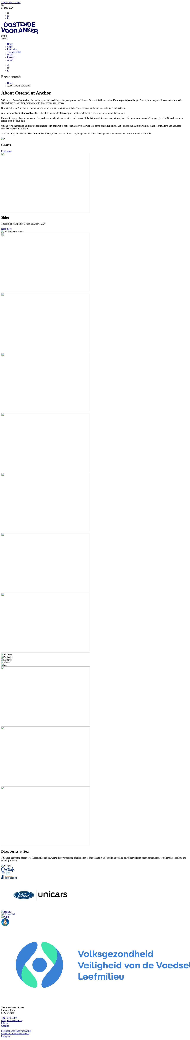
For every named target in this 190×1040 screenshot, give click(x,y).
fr (8, 18)
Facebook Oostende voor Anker (16, 1031)
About (10, 60)
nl (8, 15)
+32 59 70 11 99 (9, 1018)
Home (10, 44)
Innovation (12, 49)
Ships (9, 46)
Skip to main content (10, 2)
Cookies (5, 1026)
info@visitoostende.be (11, 1020)
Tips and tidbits (14, 52)
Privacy (4, 1023)
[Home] (19, 33)
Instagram (5, 1036)
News (10, 54)
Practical (11, 57)
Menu (4, 39)
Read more (6, 151)
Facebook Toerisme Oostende (15, 1033)
